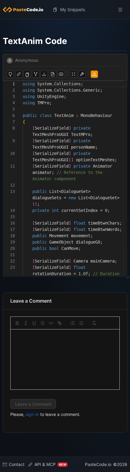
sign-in (32, 414)
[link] (59, 323)
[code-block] (51, 323)
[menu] (65, 9)
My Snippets (72, 9)
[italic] (25, 323)
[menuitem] (25, 9)
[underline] (34, 323)
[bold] (17, 323)
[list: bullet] (81, 323)
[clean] (94, 323)
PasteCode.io (98, 464)
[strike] (42, 323)
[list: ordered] (72, 323)
